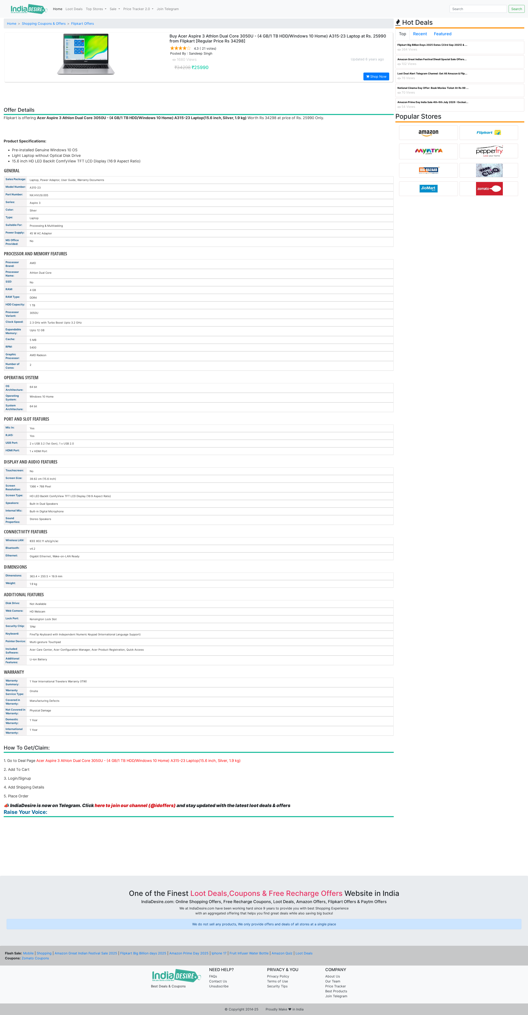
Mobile (28, 953)
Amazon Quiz (282, 953)
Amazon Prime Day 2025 (189, 953)
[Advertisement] (199, 94)
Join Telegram (168, 9)
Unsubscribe (219, 986)
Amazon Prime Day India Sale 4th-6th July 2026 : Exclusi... (432, 102)
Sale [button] (113, 9)
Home (57, 9)
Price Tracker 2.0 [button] (137, 9)
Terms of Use (277, 981)
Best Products (336, 991)
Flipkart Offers (82, 23)
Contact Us (218, 981)
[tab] (402, 34)
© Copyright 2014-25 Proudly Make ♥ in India (264, 1009)
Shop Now (378, 76)
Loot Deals (74, 9)
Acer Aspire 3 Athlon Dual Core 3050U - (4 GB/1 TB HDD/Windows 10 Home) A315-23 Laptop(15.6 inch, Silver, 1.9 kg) (138, 760)
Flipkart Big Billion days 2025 (143, 953)
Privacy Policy (278, 976)
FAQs (213, 976)
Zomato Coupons (35, 958)
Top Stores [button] (95, 9)
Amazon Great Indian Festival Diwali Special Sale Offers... (432, 59)
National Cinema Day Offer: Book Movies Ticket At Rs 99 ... (433, 87)
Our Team (332, 981)
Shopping (44, 953)
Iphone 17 (219, 953)
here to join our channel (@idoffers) (135, 805)
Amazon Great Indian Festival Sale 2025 (86, 953)
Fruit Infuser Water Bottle (249, 953)
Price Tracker (335, 986)
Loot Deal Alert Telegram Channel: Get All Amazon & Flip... (432, 73)
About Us (332, 976)
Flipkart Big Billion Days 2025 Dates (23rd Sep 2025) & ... (432, 44)
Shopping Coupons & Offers (44, 23)
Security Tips (277, 986)
